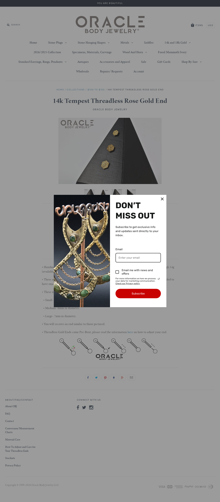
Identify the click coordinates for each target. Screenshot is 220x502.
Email (119, 249)
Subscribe (138, 293)
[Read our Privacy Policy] (159, 279)
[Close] (162, 199)
